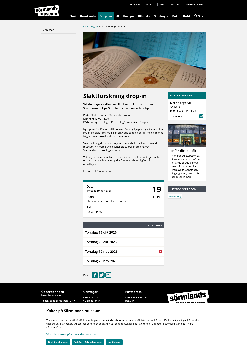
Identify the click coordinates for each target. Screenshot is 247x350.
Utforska (144, 16)
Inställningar (114, 342)
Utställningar (125, 16)
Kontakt (150, 4)
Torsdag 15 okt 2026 (101, 232)
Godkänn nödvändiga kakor (88, 342)
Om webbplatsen (194, 4)
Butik (187, 16)
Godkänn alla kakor (58, 342)
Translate (135, 4)
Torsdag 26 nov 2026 (101, 261)
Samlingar (161, 16)
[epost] (108, 277)
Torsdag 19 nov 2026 (101, 251)
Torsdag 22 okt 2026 (101, 242)
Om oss (175, 4)
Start (73, 16)
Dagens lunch (92, 300)
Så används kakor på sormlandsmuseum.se (71, 334)
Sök (200, 16)
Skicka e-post (177, 116)
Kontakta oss (92, 297)
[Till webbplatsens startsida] (47, 10)
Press (163, 4)
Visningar (48, 29)
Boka (175, 16)
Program (105, 16)
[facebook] (95, 277)
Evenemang (175, 196)
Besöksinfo (88, 16)
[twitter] (102, 277)
